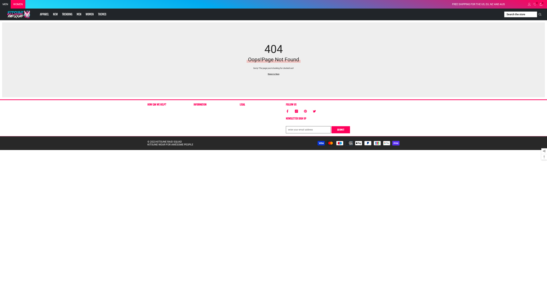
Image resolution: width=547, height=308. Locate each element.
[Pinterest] (305, 111)
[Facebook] (287, 111)
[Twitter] (314, 111)
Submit (340, 129)
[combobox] (520, 14)
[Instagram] (296, 111)
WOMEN (18, 4)
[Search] (523, 14)
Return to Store (273, 74)
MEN (5, 4)
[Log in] (529, 4)
